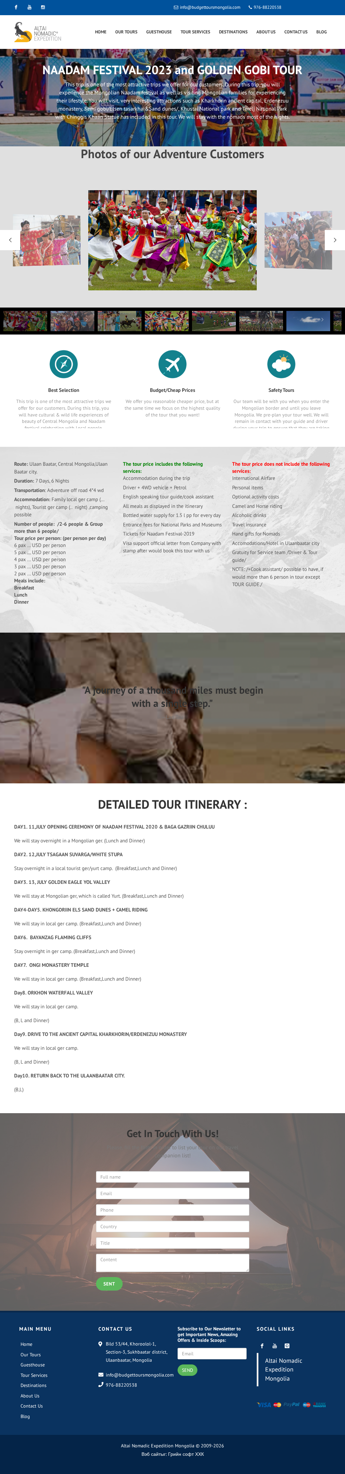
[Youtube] (29, 7)
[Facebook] (16, 7)
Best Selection (63, 390)
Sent (109, 1284)
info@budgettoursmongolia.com (210, 7)
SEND (187, 1370)
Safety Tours (281, 390)
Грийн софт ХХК (186, 1454)
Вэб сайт (151, 1454)
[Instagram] (43, 7)
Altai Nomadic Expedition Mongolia (283, 1369)
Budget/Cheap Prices (172, 390)
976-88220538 (267, 7)
